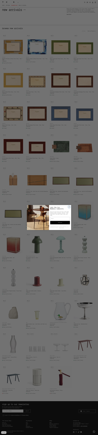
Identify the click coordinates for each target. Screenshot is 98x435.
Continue (60, 222)
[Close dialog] (69, 206)
